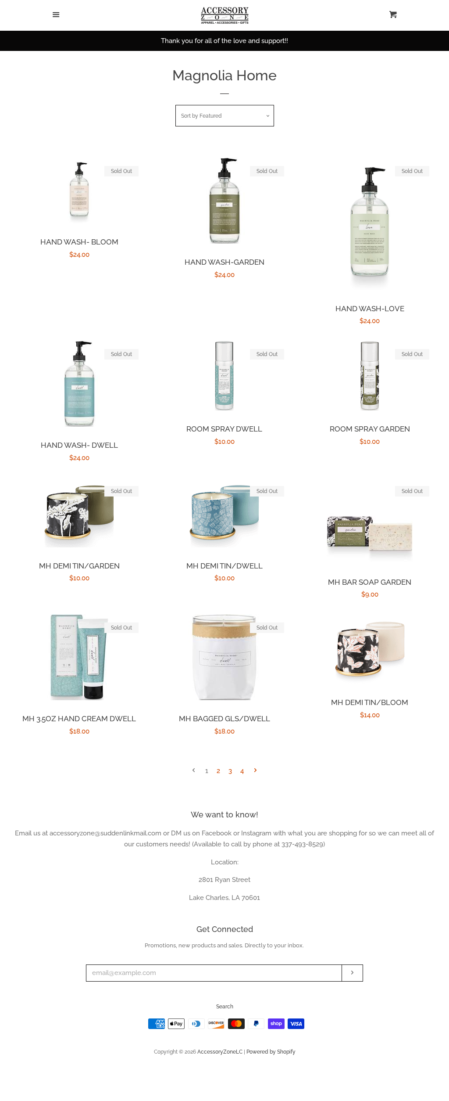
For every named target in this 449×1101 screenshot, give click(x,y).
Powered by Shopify (271, 1052)
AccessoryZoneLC (219, 1052)
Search (224, 1007)
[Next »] (255, 771)
